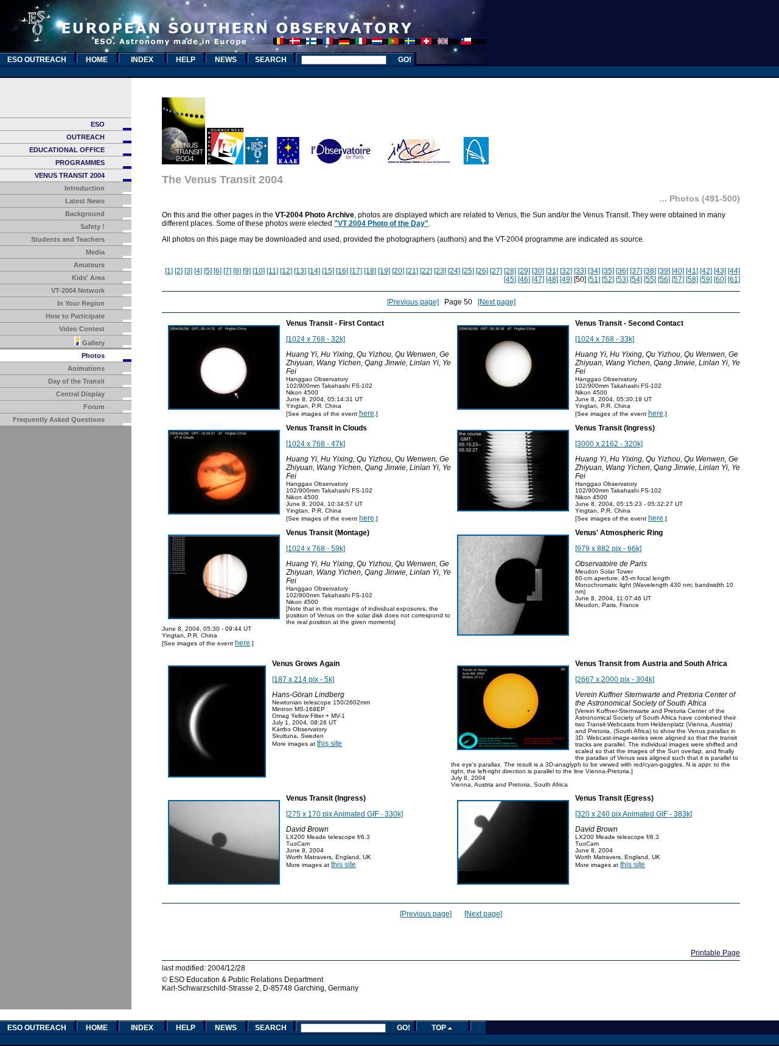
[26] (482, 271)
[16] (342, 271)
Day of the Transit (76, 381)
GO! (404, 59)
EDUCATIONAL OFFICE (67, 149)
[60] (720, 279)
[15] (328, 271)
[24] (454, 271)
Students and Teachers (68, 239)
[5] (208, 271)
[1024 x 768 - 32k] (315, 339)
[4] (198, 271)
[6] (218, 271)
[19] (384, 271)
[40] (678, 271)
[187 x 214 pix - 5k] (303, 679)
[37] (636, 271)
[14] (314, 271)
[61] (734, 279)
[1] (169, 271)
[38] (650, 271)
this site (329, 743)
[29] (524, 271)
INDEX (142, 59)
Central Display (80, 394)
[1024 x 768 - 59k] (315, 548)
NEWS (226, 59)
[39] (664, 271)
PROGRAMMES (80, 162)
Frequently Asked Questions (59, 419)
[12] (286, 271)
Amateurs (89, 265)
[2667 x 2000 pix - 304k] (614, 679)
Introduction (85, 188)
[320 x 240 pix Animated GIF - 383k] (633, 814)
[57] (678, 279)
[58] (692, 279)
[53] (622, 279)
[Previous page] (413, 302)
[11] (272, 271)
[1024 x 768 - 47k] (315, 444)
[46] (524, 279)
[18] (370, 271)
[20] (398, 271)
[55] (650, 279)
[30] (538, 271)
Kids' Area (88, 277)
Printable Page (715, 953)
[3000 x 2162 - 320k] (609, 444)
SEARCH (271, 59)
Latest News (85, 201)
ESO (98, 124)
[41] (692, 271)
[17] (356, 271)
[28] (510, 271)
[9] (247, 271)
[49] (566, 279)
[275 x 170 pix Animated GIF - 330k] (344, 814)
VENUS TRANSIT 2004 (70, 175)
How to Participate (75, 316)
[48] (552, 279)
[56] (664, 279)
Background (85, 213)
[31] (552, 271)
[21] (412, 271)
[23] (440, 271)
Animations (86, 368)
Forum (94, 406)
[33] (580, 271)
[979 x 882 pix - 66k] (608, 548)
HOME (97, 59)
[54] (636, 279)
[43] (720, 271)
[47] (538, 279)
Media (95, 252)
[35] (608, 271)
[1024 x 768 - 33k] (604, 339)
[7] (227, 271)
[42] (706, 271)
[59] (706, 279)
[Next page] (496, 302)
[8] (237, 271)
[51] (594, 279)
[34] (594, 271)
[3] (188, 271)
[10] (259, 271)
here (366, 413)
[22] (426, 271)
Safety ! (92, 226)
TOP (439, 1027)
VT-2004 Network (78, 290)
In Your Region (81, 303)
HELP (185, 59)
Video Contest (82, 328)
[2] (179, 271)
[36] (622, 271)
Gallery (92, 342)
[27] (496, 271)
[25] (468, 271)
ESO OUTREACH (36, 59)
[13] (300, 271)
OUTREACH (85, 137)
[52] (608, 279)
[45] (510, 279)
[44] (734, 271)
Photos (93, 355)
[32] (566, 271)
